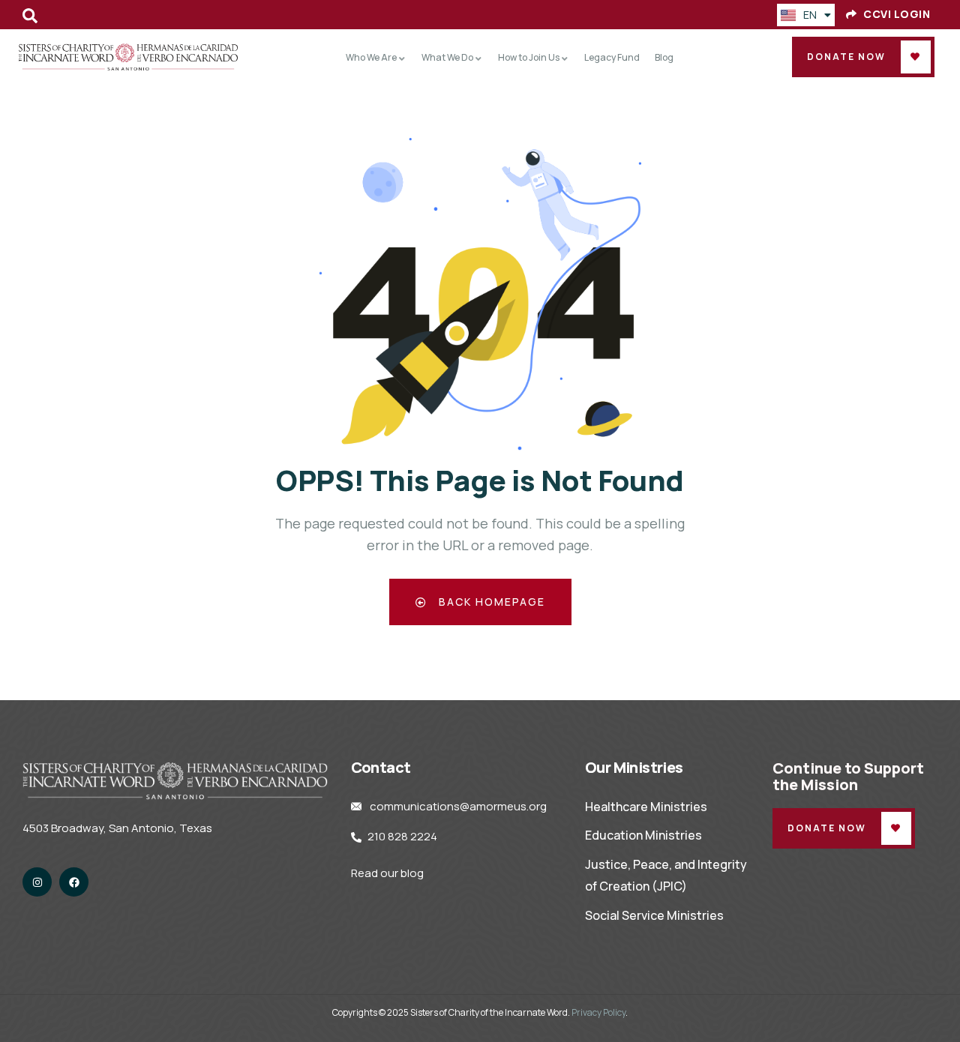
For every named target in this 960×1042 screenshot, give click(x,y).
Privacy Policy (599, 1012)
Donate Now (846, 56)
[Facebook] (73, 882)
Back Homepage (490, 601)
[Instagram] (37, 882)
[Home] (128, 56)
